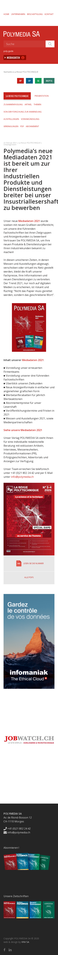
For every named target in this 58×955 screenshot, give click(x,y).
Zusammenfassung (13, 104)
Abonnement (32, 126)
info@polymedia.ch (22, 477)
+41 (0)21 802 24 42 (19, 828)
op (29, 80)
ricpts (49, 80)
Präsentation (42, 96)
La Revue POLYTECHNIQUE (26, 72)
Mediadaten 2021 (29, 221)
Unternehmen (18, 14)
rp (20, 80)
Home (6, 14)
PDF (22, 126)
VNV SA (25, 941)
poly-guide (8, 51)
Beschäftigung (35, 14)
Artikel (28, 104)
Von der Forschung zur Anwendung (23, 111)
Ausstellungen (11, 119)
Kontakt (49, 14)
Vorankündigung (30, 119)
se (38, 80)
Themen (37, 104)
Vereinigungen (11, 126)
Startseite (8, 72)
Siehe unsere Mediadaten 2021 (23, 430)
